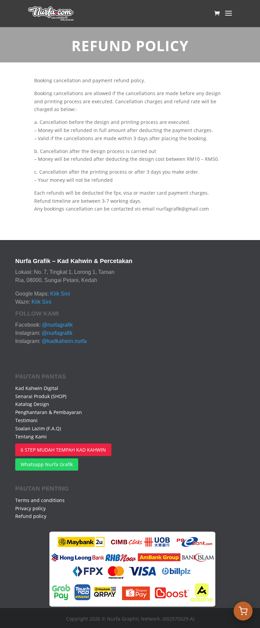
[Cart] (243, 611)
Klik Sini (60, 294)
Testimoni (26, 420)
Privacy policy (30, 508)
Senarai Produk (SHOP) (40, 396)
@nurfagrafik (57, 325)
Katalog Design (32, 404)
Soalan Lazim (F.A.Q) (38, 428)
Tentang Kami (31, 436)
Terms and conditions (40, 500)
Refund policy (30, 516)
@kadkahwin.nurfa (64, 341)
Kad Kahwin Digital (36, 388)
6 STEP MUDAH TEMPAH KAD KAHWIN (63, 450)
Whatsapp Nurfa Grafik (47, 464)
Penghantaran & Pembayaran (48, 412)
